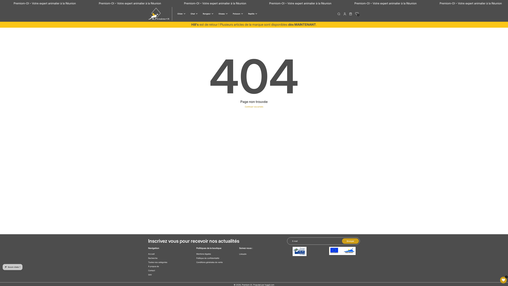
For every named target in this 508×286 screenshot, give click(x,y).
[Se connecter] (345, 13)
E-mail (295, 241)
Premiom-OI (247, 285)
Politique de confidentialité (207, 258)
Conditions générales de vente (209, 262)
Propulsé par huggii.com (263, 285)
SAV (150, 275)
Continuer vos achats (254, 107)
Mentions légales (203, 254)
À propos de (153, 266)
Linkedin (242, 254)
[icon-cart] (350, 13)
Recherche (152, 258)
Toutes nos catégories (157, 262)
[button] (357, 13)
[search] (339, 13)
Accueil (151, 254)
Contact (151, 270)
